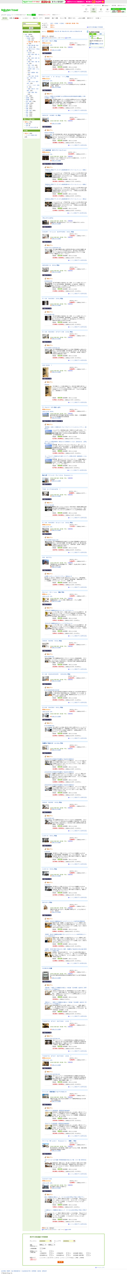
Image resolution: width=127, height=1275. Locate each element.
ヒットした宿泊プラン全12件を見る (78, 213)
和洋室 (82, 1257)
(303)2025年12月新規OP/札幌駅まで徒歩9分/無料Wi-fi (59, 785)
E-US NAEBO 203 (49, 314)
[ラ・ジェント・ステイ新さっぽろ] (70, 413)
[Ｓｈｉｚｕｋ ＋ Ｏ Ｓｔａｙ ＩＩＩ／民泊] (70, 83)
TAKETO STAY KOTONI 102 (52, 1038)
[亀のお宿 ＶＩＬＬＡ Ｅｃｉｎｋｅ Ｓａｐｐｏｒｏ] (70, 478)
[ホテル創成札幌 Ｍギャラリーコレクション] (70, 156)
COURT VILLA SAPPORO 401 (52, 247)
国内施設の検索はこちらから (96, 44)
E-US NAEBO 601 (49, 725)
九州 (27, 114)
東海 (27, 107)
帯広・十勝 (31, 65)
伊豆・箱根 (28, 101)
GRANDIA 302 (48, 281)
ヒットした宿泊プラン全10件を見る (78, 963)
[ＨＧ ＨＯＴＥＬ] (70, 563)
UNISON (46, 384)
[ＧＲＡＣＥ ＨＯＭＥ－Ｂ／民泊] (70, 121)
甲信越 (27, 103)
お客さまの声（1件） (47, 45)
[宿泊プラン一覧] (46, 53)
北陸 (27, 105)
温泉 (27, 125)
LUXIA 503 (47, 885)
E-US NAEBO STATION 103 (52, 348)
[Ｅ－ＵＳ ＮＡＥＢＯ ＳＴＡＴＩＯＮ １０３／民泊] (70, 337)
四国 (27, 112)
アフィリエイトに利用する (97, 47)
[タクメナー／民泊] (70, 908)
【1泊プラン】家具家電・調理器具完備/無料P (56, 1123)
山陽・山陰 (28, 110)
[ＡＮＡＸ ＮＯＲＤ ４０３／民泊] (70, 808)
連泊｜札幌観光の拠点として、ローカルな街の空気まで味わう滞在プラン (64, 1197)
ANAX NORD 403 (49, 818)
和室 (77, 1257)
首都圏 (27, 99)
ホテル (94, 36)
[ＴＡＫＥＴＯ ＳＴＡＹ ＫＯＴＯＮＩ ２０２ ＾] (70, 1062)
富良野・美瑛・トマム (33, 69)
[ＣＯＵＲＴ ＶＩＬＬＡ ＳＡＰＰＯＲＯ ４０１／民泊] (70, 237)
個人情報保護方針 (15, 1271)
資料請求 (44, 1271)
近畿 (27, 108)
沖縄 (27, 116)
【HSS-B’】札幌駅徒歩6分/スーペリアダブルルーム (58, 623)
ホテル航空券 (97, 38)
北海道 (56, 23)
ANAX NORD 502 (49, 656)
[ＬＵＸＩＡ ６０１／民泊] (70, 841)
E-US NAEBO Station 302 (51, 540)
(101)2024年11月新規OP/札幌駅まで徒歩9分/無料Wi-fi (59, 772)
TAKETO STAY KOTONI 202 (52, 1074)
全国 (51, 23)
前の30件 (45, 37)
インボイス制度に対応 (31, 135)
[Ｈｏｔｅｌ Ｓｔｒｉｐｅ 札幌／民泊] (70, 598)
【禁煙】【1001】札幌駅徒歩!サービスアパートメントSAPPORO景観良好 (64, 921)
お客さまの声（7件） (47, 154)
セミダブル (50, 1257)
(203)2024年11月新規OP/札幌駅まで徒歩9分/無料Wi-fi (59, 759)
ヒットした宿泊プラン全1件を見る (78, 71)
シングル (43, 1257)
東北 (27, 96)
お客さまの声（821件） (48, 411)
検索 (60, 1262)
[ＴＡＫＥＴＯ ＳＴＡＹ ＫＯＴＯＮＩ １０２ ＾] (70, 1027)
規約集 (39, 1271)
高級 (27, 123)
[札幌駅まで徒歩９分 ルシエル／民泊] (70, 748)
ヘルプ (83, 5)
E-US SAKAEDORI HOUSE (51, 690)
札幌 (29, 40)
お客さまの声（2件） (47, 80)
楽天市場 (114, 5)
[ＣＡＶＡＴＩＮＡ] (70, 1185)
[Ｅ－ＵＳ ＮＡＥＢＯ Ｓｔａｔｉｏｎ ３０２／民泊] (70, 529)
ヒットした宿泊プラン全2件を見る (78, 636)
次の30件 (69, 37)
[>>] (88, 31)
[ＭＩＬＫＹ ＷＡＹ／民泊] (70, 47)
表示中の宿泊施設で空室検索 (95, 27)
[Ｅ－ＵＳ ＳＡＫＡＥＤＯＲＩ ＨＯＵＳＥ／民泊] (70, 679)
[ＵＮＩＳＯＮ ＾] (70, 371)
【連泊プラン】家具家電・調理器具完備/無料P (57, 1110)
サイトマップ (97, 5)
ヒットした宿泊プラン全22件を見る (78, 470)
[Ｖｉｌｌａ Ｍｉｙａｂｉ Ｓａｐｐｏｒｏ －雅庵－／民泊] (70, 1146)
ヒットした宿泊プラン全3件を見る (78, 797)
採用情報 (34, 1271)
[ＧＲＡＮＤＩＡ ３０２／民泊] (70, 271)
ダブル (57, 1257)
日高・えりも (31, 67)
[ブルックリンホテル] (70, 221)
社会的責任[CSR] (26, 1271)
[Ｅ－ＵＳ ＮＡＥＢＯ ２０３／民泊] (70, 304)
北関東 (27, 97)
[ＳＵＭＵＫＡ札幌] (70, 974)
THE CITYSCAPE (49, 505)
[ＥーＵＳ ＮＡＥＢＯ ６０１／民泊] (70, 714)
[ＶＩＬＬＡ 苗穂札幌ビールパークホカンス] (70, 1097)
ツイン (63, 1257)
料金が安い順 (57, 31)
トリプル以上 (70, 1257)
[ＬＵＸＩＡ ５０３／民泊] (70, 874)
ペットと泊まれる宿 (31, 127)
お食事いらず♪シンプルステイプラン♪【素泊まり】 (58, 576)
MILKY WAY (47, 59)
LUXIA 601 (47, 851)
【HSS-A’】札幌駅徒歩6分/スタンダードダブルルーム (59, 610)
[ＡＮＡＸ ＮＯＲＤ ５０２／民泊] (70, 646)
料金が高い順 (65, 31)
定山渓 (29, 52)
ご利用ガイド (89, 5)
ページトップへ (101, 1267)
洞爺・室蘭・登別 (32, 92)
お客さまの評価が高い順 (75, 31)
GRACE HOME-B (49, 132)
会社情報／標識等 (5, 1271)
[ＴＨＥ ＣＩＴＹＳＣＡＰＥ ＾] (70, 495)
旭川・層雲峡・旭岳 (33, 72)
